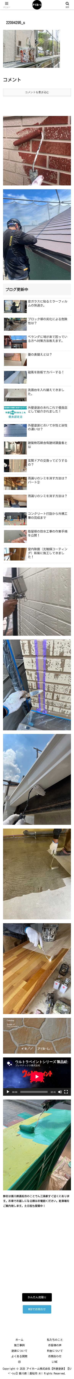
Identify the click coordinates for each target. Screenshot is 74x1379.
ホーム (19, 1339)
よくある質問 (19, 1356)
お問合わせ (54, 1356)
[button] (66, 792)
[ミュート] (60, 1092)
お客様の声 (54, 1345)
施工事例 (19, 1345)
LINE (54, 1362)
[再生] (8, 1092)
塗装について (19, 1350)
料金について (55, 1350)
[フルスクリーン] (66, 1092)
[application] (37, 1076)
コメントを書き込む (37, 92)
